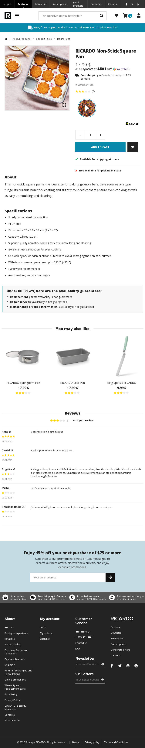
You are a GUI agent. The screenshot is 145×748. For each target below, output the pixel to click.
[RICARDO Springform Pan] (23, 356)
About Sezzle (12, 720)
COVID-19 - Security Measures (15, 707)
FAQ (77, 648)
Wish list (44, 638)
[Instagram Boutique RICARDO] (128, 666)
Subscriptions (59, 4)
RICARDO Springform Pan (23, 382)
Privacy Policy (12, 700)
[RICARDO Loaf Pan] (72, 356)
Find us (9, 627)
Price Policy (11, 694)
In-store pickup (13, 644)
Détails (14, 597)
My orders (46, 633)
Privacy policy (92, 742)
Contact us (81, 643)
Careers (112, 4)
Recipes (7, 4)
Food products (78, 4)
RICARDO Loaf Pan (72, 382)
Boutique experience (17, 633)
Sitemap (76, 742)
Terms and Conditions (116, 742)
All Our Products (21, 38)
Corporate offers (120, 649)
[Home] (6, 38)
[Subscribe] (110, 577)
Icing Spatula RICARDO (121, 382)
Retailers (10, 638)
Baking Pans (63, 38)
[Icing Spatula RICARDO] (121, 356)
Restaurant (40, 4)
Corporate (96, 4)
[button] (107, 69)
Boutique (23, 4)
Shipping (10, 665)
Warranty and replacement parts (15, 687)
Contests (10, 714)
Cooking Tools (44, 38)
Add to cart (100, 147)
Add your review (83, 420)
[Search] (101, 15)
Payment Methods (15, 659)
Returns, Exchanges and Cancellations (18, 672)
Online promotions (15, 679)
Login (43, 627)
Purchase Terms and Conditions (16, 651)
